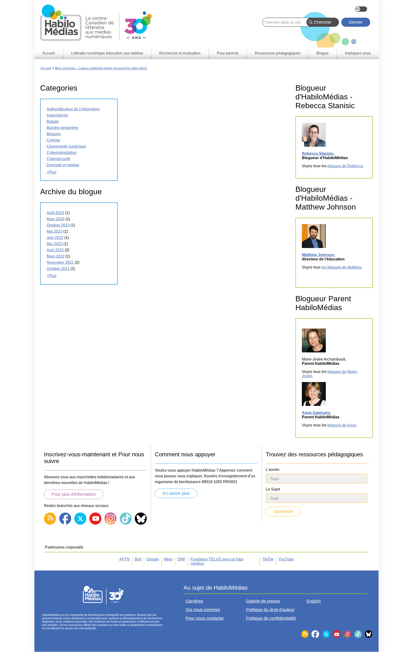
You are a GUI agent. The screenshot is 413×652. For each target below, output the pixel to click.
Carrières (194, 601)
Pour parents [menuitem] (228, 53)
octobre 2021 (58, 269)
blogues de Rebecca (345, 166)
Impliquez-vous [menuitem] (358, 53)
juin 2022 (55, 238)
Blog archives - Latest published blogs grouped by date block (101, 68)
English (361, 9)
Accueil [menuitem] (48, 53)
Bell (138, 559)
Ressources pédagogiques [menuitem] (277, 53)
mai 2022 (54, 244)
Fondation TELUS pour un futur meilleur (217, 561)
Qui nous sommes (202, 609)
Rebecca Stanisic (317, 153)
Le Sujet (273, 489)
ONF (181, 559)
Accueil (45, 68)
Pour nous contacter (204, 618)
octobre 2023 (58, 225)
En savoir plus (176, 493)
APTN (124, 559)
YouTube (286, 559)
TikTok (267, 559)
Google (153, 559)
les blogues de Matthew (341, 267)
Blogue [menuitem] (322, 53)
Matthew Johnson (318, 255)
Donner (356, 22)
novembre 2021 (60, 262)
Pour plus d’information (74, 494)
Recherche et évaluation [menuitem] (180, 53)
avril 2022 (55, 250)
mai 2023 (54, 231)
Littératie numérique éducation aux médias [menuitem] (107, 53)
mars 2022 (56, 256)
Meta (168, 559)
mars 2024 (56, 219)
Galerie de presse (263, 601)
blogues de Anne (341, 425)
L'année (272, 470)
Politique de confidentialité (271, 618)
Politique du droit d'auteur (270, 609)
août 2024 (55, 213)
